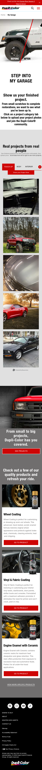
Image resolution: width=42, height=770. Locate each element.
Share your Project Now (21, 172)
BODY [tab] (19, 167)
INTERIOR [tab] (29, 167)
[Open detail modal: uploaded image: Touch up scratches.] (21, 349)
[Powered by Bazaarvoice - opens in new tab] (20, 370)
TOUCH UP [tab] (8, 167)
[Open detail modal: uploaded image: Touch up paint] (21, 311)
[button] (38, 8)
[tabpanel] (21, 271)
